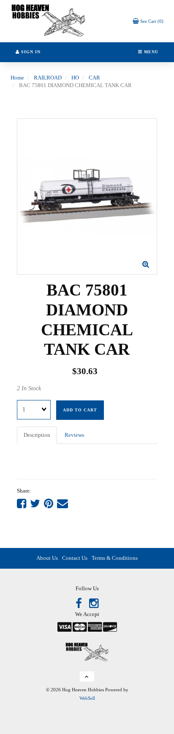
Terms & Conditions (115, 558)
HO (75, 77)
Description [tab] (37, 435)
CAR (94, 77)
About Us (47, 558)
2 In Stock (29, 388)
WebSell (87, 698)
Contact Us (74, 558)
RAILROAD (48, 77)
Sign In (30, 51)
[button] (148, 21)
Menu (150, 51)
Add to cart (80, 410)
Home (17, 77)
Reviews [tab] (74, 435)
